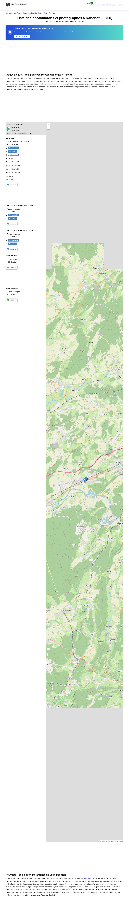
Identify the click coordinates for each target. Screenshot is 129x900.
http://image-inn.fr (13, 155)
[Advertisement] (64, 56)
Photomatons (15, 127)
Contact (120, 5)
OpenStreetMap (112, 841)
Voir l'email (12, 151)
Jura (45, 13)
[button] (84, 480)
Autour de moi (94, 5)
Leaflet (103, 841)
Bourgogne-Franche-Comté (32, 13)
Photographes (15, 130)
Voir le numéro (13, 148)
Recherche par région (108, 5)
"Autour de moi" (89, 878)
